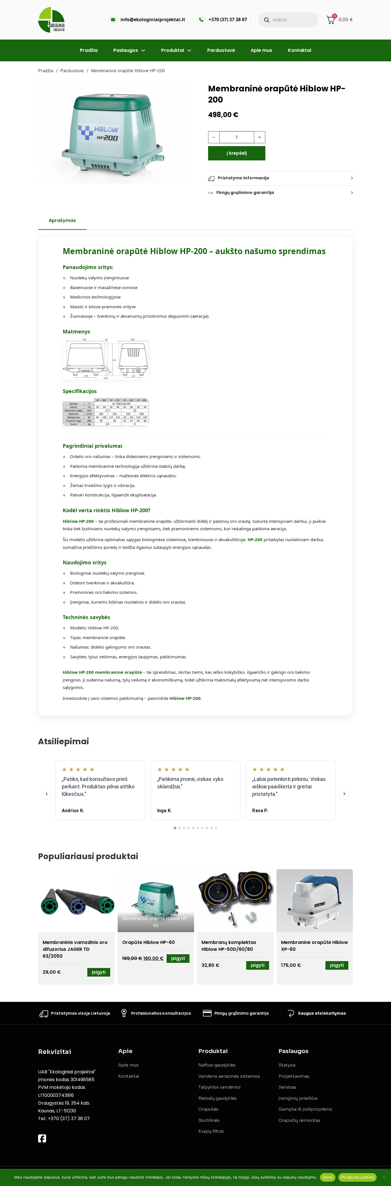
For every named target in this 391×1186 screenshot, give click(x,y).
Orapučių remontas (299, 1120)
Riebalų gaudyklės (217, 1098)
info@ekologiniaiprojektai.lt (153, 19)
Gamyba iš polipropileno (305, 1109)
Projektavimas (294, 1076)
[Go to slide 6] (198, 828)
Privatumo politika (357, 1177)
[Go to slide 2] (179, 828)
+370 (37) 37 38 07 (228, 19)
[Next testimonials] (344, 794)
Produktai (172, 50)
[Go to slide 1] (174, 828)
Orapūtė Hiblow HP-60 (148, 942)
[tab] (62, 223)
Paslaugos (125, 50)
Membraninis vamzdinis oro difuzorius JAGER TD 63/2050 (75, 949)
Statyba (287, 1065)
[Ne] (384, 1177)
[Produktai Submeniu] (189, 50)
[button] (181, 90)
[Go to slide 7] (202, 828)
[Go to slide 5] (193, 828)
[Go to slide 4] (188, 828)
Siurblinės (209, 1120)
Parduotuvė (221, 50)
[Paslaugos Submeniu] (143, 50)
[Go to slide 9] (211, 828)
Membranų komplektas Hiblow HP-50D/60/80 (229, 946)
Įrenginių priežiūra (298, 1098)
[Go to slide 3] (184, 828)
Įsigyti (99, 972)
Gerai (328, 1177)
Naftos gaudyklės (217, 1065)
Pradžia (89, 50)
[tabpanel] (195, 476)
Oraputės (208, 1109)
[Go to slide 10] (216, 828)
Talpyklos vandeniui (219, 1087)
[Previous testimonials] (46, 794)
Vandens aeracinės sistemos (229, 1076)
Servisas (287, 1087)
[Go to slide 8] (207, 828)
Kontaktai (299, 50)
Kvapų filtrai (211, 1131)
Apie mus (261, 50)
